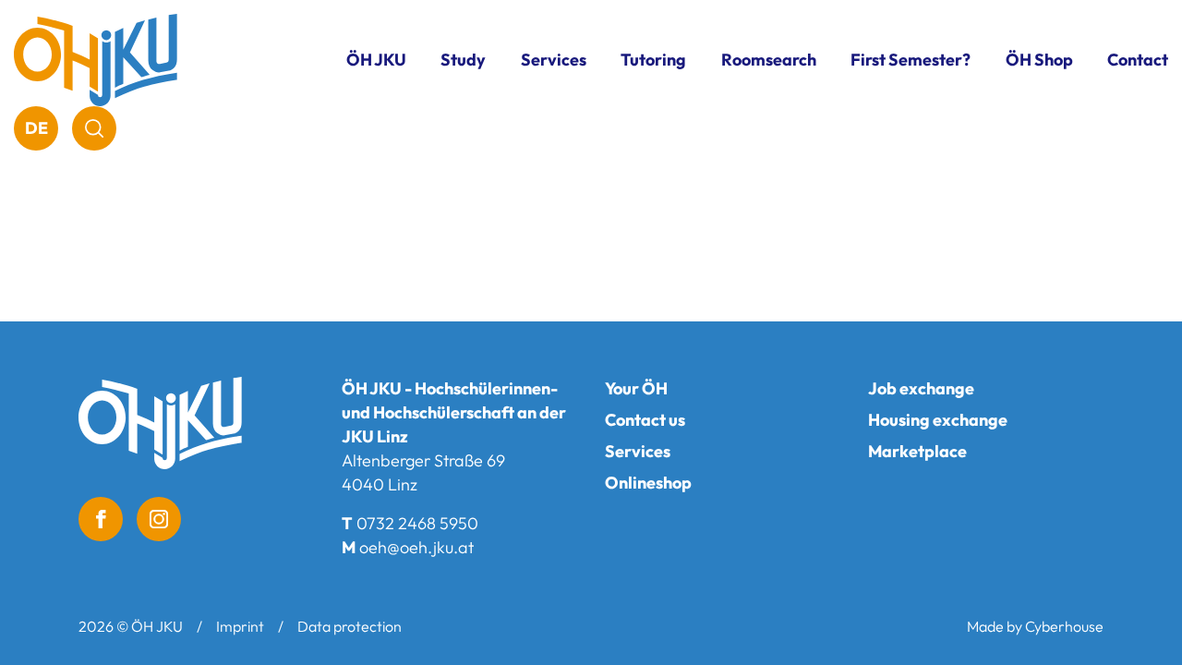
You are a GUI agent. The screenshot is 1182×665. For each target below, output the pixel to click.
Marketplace (917, 451)
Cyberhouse (1064, 626)
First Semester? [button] (910, 59)
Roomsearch (768, 59)
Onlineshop (648, 482)
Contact (1137, 59)
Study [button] (463, 59)
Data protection (349, 626)
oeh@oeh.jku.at (416, 547)
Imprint (240, 626)
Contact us (645, 419)
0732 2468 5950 (417, 523)
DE (36, 128)
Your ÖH (636, 388)
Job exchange (921, 388)
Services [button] (553, 59)
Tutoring (653, 59)
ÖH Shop (1039, 59)
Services (637, 451)
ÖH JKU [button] (376, 59)
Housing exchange (937, 419)
